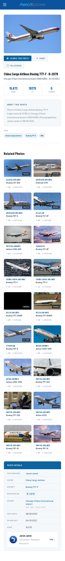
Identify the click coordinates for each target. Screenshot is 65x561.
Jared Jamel (32, 473)
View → (53, 539)
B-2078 (31, 494)
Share (40, 58)
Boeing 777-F (31, 135)
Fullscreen (14, 65)
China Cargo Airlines (14, 135)
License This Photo (18, 58)
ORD (42, 135)
